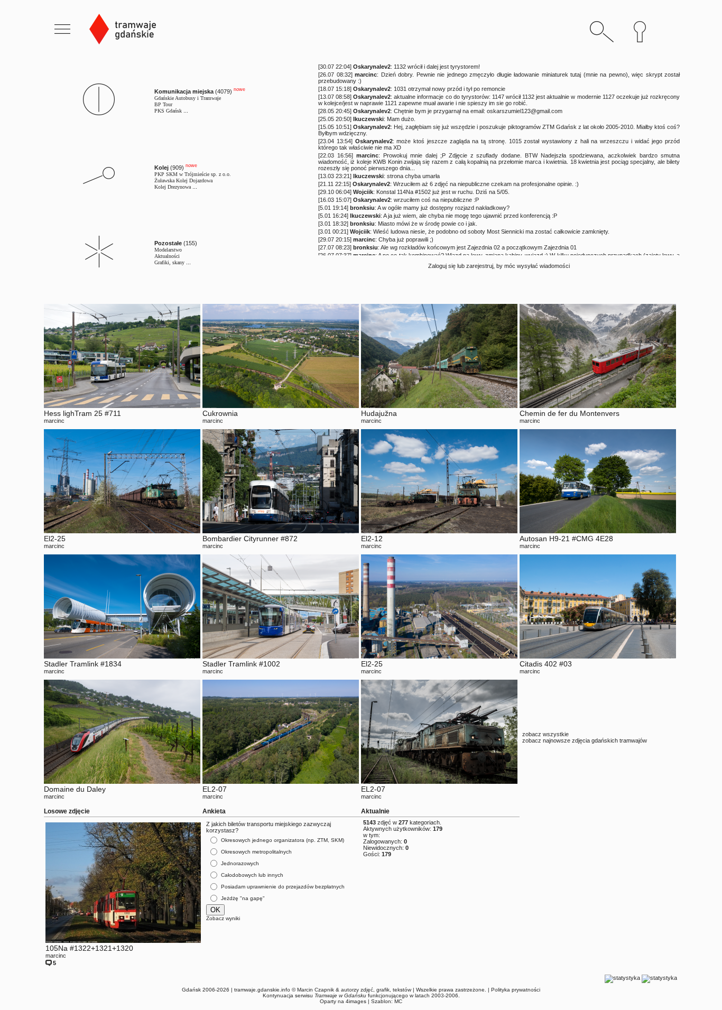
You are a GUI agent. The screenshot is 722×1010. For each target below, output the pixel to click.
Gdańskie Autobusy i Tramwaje (187, 98)
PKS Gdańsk (168, 111)
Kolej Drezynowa (172, 187)
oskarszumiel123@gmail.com (524, 111)
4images (356, 1001)
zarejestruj (479, 266)
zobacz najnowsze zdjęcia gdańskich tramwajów (584, 740)
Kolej (161, 167)
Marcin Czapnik (315, 990)
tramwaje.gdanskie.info (262, 990)
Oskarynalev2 (372, 66)
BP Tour (163, 104)
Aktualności (167, 256)
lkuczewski (368, 119)
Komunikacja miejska (184, 91)
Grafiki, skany (169, 262)
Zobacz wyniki (223, 918)
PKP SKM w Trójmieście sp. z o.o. (192, 174)
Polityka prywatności (515, 990)
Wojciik (363, 192)
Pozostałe (168, 243)
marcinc (366, 74)
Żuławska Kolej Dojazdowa (183, 180)
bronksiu (362, 208)
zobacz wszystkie (545, 734)
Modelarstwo (168, 250)
